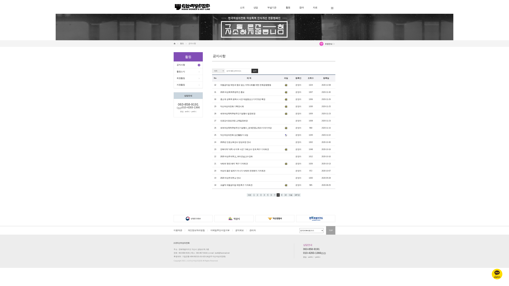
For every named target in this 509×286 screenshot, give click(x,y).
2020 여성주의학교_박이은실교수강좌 (236, 156)
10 (286, 195)
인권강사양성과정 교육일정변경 (234, 121)
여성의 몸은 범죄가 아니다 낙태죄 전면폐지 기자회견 (243, 171)
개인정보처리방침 (196, 230)
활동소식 (181, 71)
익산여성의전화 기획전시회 (232, 106)
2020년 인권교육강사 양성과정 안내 (235, 142)
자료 (315, 7)
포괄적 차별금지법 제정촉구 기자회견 (236, 185)
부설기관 (271, 7)
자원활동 (181, 85)
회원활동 (181, 78)
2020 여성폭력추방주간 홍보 (232, 92)
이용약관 (178, 230)
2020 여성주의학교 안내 (230, 178)
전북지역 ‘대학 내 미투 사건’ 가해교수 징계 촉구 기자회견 (244, 149)
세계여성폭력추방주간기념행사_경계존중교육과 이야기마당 (246, 128)
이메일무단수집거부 (220, 230)
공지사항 (181, 65)
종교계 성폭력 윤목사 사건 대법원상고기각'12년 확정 (243, 99)
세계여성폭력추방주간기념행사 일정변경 (238, 113)
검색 (254, 71)
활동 (288, 7)
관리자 (252, 230)
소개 (242, 7)
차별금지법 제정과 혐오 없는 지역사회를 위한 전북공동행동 (246, 85)
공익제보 (239, 230)
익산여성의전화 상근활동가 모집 (234, 135)
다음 (290, 195)
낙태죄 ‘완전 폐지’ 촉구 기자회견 (234, 163)
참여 (301, 7)
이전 (249, 195)
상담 (255, 7)
